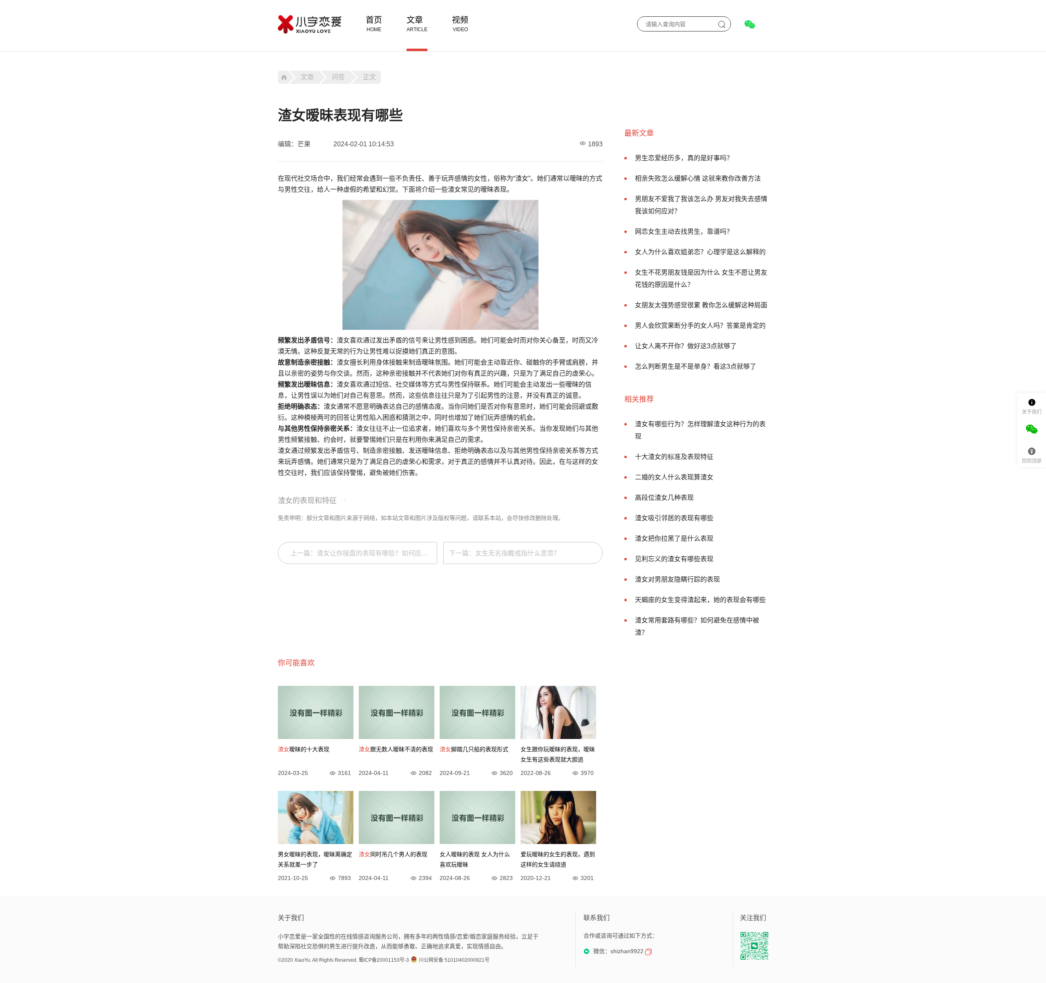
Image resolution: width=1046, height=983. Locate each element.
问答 (338, 77)
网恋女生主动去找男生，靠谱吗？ (684, 231)
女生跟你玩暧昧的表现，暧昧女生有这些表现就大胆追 (558, 754)
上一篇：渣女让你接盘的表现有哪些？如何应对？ (362, 553)
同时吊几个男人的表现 (393, 854)
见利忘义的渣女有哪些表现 (674, 558)
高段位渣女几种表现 (664, 497)
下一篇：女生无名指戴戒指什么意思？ (504, 553)
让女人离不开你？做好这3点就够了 (686, 346)
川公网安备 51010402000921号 (454, 960)
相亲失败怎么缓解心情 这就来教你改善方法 (698, 178)
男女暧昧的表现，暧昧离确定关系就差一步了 (315, 859)
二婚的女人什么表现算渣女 (674, 477)
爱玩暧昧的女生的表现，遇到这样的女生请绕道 (558, 859)
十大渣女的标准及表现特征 (674, 456)
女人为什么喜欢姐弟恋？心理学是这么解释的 (700, 252)
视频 (460, 20)
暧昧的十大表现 (303, 749)
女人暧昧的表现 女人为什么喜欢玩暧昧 (475, 859)
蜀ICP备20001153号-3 (384, 960)
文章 (415, 20)
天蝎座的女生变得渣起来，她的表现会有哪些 (700, 599)
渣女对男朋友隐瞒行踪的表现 (677, 579)
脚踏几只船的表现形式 (474, 749)
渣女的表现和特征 (307, 501)
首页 (374, 20)
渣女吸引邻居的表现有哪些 (674, 518)
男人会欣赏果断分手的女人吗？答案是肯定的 (700, 325)
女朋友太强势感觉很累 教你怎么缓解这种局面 (701, 305)
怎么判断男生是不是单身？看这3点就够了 (695, 366)
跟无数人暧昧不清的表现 (396, 749)
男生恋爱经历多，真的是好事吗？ (684, 158)
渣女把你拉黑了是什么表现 (674, 538)
